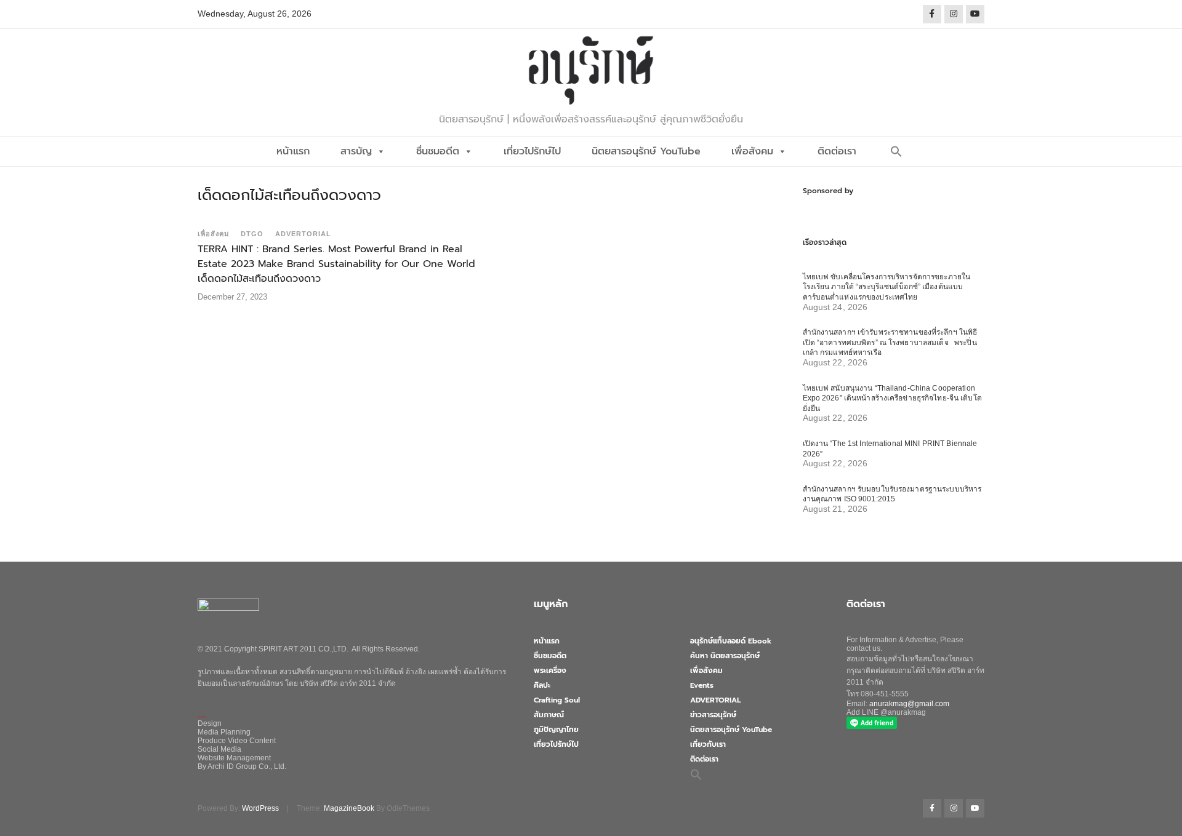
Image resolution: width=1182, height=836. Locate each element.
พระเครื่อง (550, 670)
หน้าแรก (293, 151)
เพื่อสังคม (752, 151)
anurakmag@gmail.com (909, 703)
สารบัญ (356, 151)
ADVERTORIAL (303, 233)
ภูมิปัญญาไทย (556, 729)
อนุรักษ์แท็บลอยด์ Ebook (730, 641)
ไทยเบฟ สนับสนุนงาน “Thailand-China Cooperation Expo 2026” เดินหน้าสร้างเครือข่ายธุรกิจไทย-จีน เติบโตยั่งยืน (892, 398)
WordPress (260, 808)
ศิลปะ (542, 685)
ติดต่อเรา (837, 151)
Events (702, 685)
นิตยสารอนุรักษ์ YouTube (646, 151)
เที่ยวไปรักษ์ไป (532, 151)
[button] (896, 151)
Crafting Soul (557, 700)
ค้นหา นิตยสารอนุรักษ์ (725, 655)
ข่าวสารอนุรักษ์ (713, 714)
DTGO (252, 233)
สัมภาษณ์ (549, 714)
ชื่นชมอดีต (437, 151)
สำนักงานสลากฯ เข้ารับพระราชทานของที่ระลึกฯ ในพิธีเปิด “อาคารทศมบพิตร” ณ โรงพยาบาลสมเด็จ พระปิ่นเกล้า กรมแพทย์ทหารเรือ (890, 342)
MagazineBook (349, 808)
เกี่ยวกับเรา (708, 744)
